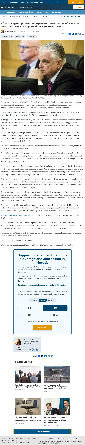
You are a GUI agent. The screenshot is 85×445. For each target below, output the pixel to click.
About (4, 16)
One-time (34, 300)
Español (79, 7)
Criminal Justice (7, 36)
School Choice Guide (53, 12)
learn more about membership (49, 321)
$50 (30, 315)
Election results (37, 12)
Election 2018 (20, 36)
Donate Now (42, 327)
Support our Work (73, 439)
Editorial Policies (15, 16)
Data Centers (23, 12)
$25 (55, 308)
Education (43, 2)
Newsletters (45, 16)
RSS (50, 439)
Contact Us (27, 16)
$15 (29, 308)
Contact (55, 439)
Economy (24, 2)
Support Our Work (76, 2)
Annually (51, 300)
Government (14, 2)
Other (55, 315)
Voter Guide (33, 2)
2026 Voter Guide (9, 12)
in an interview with (19, 115)
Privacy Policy (43, 439)
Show (42, 431)
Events (36, 16)
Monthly (42, 300)
